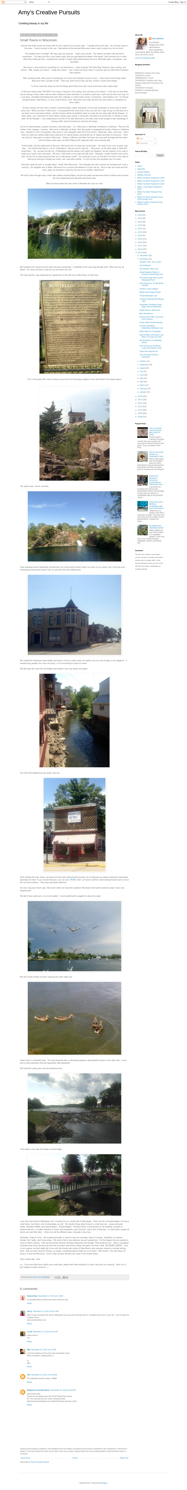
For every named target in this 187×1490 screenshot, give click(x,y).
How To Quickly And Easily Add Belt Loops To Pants (155, 431)
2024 (140, 222)
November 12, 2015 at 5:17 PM (43, 1350)
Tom (29, 1375)
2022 (140, 229)
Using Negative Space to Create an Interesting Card (151, 273)
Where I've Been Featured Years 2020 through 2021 (150, 198)
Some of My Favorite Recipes (151, 322)
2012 (140, 403)
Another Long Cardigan (149, 289)
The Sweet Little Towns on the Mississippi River (151, 279)
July (141, 371)
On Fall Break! (145, 265)
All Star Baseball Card (148, 296)
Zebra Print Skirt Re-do (149, 351)
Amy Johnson (157, 39)
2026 (140, 215)
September (144, 365)
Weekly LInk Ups (144, 175)
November (144, 259)
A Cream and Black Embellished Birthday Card (151, 327)
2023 (140, 225)
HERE (73, 880)
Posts (140, 139)
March (142, 385)
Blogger (104, 1483)
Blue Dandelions (146, 314)
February (143, 389)
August (143, 368)
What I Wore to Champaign (150, 331)
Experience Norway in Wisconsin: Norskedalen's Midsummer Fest (155, 480)
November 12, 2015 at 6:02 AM (45, 1332)
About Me (141, 169)
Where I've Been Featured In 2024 (150, 184)
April (142, 382)
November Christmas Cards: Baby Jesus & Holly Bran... (151, 306)
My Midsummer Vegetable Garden (156, 527)
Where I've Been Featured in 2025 (150, 181)
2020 (140, 235)
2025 (140, 218)
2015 (140, 253)
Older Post (124, 1458)
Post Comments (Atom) (40, 1462)
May (142, 378)
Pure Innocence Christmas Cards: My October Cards (151, 347)
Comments (143, 143)
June (142, 375)
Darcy (29, 1311)
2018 (140, 242)
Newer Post (25, 1458)
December (144, 255)
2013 (140, 400)
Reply (29, 1303)
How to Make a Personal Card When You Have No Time (151, 336)
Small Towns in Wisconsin (150, 310)
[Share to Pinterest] (66, 1277)
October (143, 361)
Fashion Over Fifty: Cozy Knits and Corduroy (151, 318)
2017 (140, 246)
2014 (140, 396)
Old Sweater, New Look (149, 269)
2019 (140, 239)
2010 (140, 410)
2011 (140, 406)
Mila (28, 1350)
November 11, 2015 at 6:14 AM (50, 1296)
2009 (140, 413)
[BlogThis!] (58, 1277)
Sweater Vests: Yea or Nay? (150, 262)
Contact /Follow (143, 172)
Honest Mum (32, 1296)
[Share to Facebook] (64, 1277)
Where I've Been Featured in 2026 (150, 178)
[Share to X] (61, 1277)
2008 (140, 417)
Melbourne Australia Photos (38, 1390)
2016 (140, 249)
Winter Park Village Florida (150, 292)
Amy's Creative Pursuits (49, 12)
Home (75, 1458)
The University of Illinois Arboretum (149, 356)
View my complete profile (145, 58)
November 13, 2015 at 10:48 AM (44, 1375)
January (143, 392)
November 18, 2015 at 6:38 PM (63, 1390)
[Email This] (55, 1277)
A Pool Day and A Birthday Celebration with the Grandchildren (156, 505)
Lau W (29, 1332)
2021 (140, 232)
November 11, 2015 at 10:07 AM (45, 1311)
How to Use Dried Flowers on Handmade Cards (156, 454)
